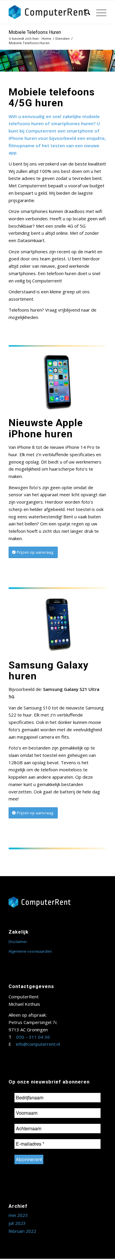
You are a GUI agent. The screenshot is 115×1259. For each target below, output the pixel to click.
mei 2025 (18, 1215)
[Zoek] (84, 12)
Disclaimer (18, 941)
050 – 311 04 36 (33, 1037)
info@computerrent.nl (38, 1044)
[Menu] (98, 12)
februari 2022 (22, 1231)
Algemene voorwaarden (30, 951)
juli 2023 (17, 1223)
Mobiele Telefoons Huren (35, 32)
